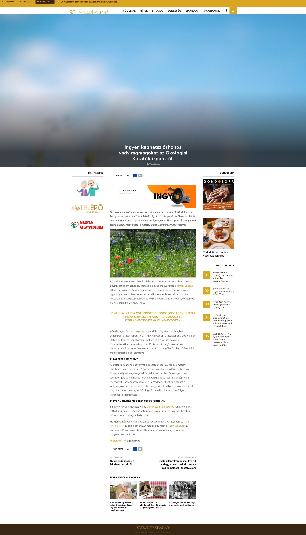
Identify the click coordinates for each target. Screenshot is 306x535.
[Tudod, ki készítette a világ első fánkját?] (218, 233)
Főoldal (129, 11)
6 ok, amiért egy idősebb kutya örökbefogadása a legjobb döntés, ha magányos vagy (121, 506)
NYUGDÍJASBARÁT (153, 528)
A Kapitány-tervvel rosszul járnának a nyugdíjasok (89, 1)
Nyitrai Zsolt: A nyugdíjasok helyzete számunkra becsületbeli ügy (223, 277)
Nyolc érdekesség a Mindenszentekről (122, 462)
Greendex (115, 440)
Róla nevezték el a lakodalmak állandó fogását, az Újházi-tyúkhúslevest (152, 505)
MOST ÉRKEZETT (225, 265)
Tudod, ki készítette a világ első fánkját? (215, 254)
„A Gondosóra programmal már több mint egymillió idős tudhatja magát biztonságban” (223, 321)
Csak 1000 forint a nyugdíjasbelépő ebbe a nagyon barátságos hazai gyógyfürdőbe (222, 339)
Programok (211, 11)
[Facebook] (227, 11)
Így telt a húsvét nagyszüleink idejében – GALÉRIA (223, 291)
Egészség (174, 11)
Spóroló (192, 11)
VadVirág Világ (176, 426)
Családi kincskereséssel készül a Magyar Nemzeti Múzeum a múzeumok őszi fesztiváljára (177, 464)
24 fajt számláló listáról (160, 406)
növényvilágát (185, 286)
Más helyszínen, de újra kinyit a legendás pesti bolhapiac (182, 504)
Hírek (144, 11)
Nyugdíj (157, 11)
